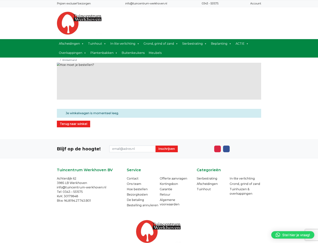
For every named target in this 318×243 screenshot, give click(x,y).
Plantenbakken (102, 53)
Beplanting (219, 43)
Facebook (226, 149)
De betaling (135, 200)
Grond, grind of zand (159, 43)
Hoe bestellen (137, 189)
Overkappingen (70, 53)
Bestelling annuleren (142, 205)
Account (255, 3)
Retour (165, 194)
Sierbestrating (192, 43)
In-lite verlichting (122, 43)
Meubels (155, 53)
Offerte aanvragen (173, 178)
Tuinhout (95, 43)
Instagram (217, 149)
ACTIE (240, 43)
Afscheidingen (69, 43)
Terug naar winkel (73, 124)
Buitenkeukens (133, 53)
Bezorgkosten (137, 194)
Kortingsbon (169, 184)
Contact (133, 178)
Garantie (166, 189)
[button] (292, 235)
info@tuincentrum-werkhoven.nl (146, 3)
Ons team (134, 184)
